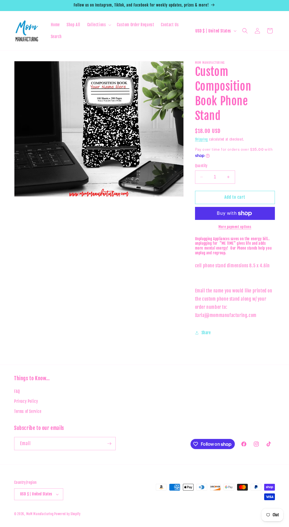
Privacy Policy (26, 401)
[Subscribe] (109, 443)
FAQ (17, 391)
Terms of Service (27, 411)
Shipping (201, 139)
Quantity (201, 165)
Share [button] (206, 332)
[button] (99, 25)
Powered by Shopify (67, 514)
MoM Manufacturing (40, 514)
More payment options (234, 227)
